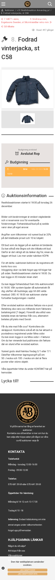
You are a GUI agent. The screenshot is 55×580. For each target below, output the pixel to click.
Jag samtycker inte (27, 574)
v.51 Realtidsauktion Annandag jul (33, 10)
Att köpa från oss (16, 551)
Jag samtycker (27, 570)
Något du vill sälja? (17, 546)
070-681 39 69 (15, 484)
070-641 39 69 (34, 484)
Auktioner (9, 10)
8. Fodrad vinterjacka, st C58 (15, 13)
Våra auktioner (15, 555)
